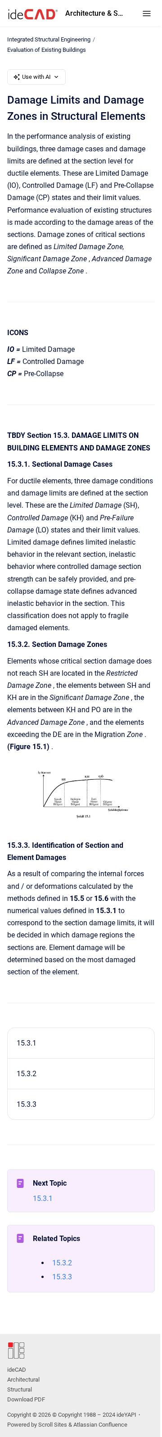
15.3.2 (26, 1073)
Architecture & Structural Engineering (94, 13)
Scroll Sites (52, 1424)
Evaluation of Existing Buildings (46, 49)
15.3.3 (26, 1104)
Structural (19, 1389)
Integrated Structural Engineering (48, 39)
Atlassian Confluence (100, 1424)
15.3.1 (26, 1043)
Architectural (23, 1379)
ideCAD (16, 1369)
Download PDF (26, 1399)
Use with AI (36, 76)
